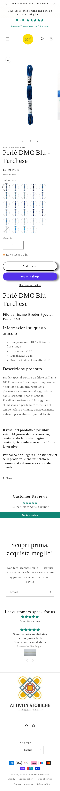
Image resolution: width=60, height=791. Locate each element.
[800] (6, 212)
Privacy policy (26, 779)
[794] (6, 204)
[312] (6, 187)
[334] (24, 187)
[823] (42, 212)
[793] (42, 195)
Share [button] (9, 478)
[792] (33, 195)
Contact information (23, 784)
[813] (24, 212)
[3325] (33, 229)
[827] (15, 221)
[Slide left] (22, 141)
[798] (33, 204)
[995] (15, 229)
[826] (6, 221)
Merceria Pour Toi (28, 774)
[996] (24, 229)
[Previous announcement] (6, 3)
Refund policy (43, 784)
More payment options (30, 285)
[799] (42, 204)
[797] (24, 204)
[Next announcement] (54, 3)
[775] (24, 195)
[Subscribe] (50, 592)
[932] (6, 229)
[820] (33, 212)
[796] (15, 204)
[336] (33, 187)
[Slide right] (37, 141)
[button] (7, 39)
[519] (15, 195)
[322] (15, 187)
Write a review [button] (30, 515)
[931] (42, 221)
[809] (15, 212)
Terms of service (44, 779)
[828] (24, 221)
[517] (42, 187)
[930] (33, 221)
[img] (30, 616)
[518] (6, 195)
